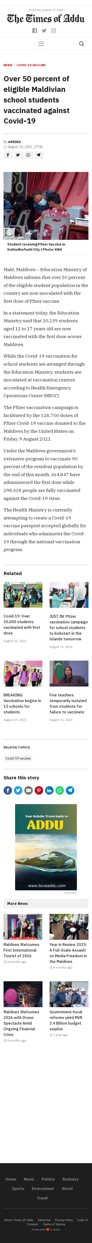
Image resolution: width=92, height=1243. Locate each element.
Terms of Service (54, 1224)
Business (71, 1179)
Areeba (14, 142)
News (8, 65)
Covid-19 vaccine (31, 65)
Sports (18, 1188)
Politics (48, 1179)
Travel (42, 1198)
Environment (43, 1188)
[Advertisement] (46, 1106)
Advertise (44, 1220)
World (67, 1188)
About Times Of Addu (18, 1220)
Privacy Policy (64, 1220)
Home (11, 1179)
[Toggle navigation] (41, 44)
